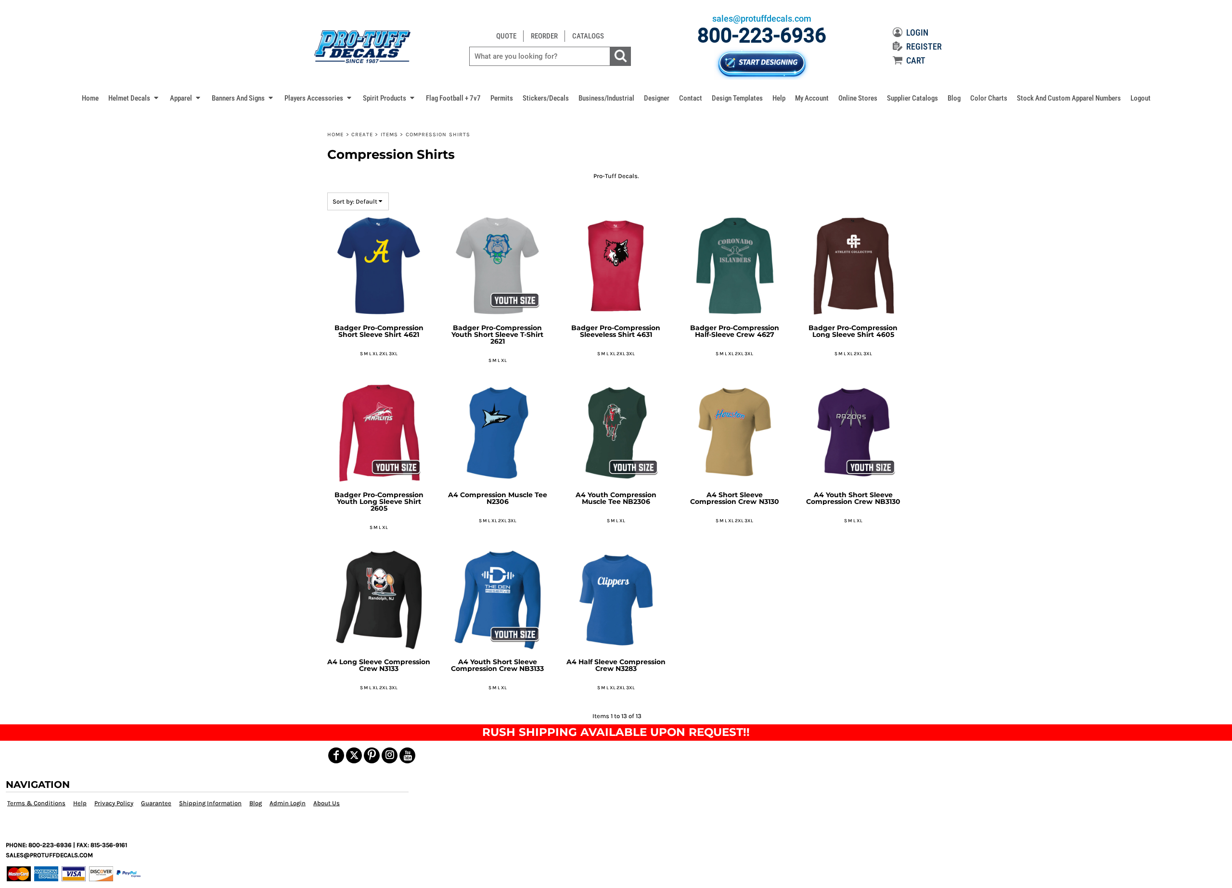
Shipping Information (210, 803)
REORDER (544, 36)
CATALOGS (588, 36)
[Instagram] (390, 755)
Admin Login (288, 803)
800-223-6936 (761, 35)
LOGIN (917, 32)
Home (335, 134)
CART (915, 60)
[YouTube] (407, 755)
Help (80, 803)
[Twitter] (354, 755)
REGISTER (924, 46)
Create (362, 134)
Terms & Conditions (36, 803)
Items (389, 134)
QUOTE (506, 36)
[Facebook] (336, 755)
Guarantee (156, 803)
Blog (255, 803)
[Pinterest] (372, 755)
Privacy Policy (113, 803)
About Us (326, 803)
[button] (134, 97)
